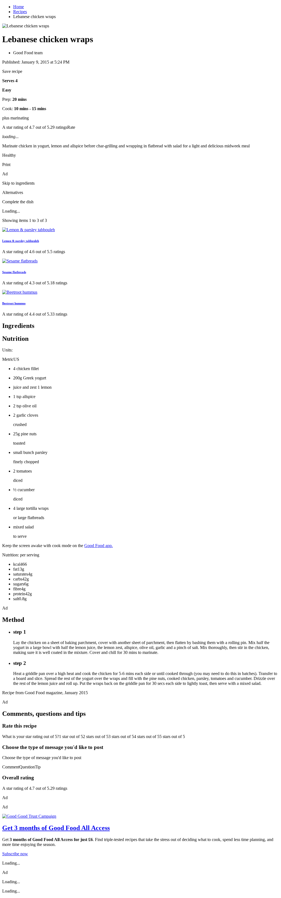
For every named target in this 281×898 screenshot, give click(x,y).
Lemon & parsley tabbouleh (20, 240)
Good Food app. (98, 545)
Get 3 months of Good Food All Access (56, 827)
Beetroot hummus (14, 303)
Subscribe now (15, 853)
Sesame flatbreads (14, 272)
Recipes (20, 11)
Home (18, 6)
